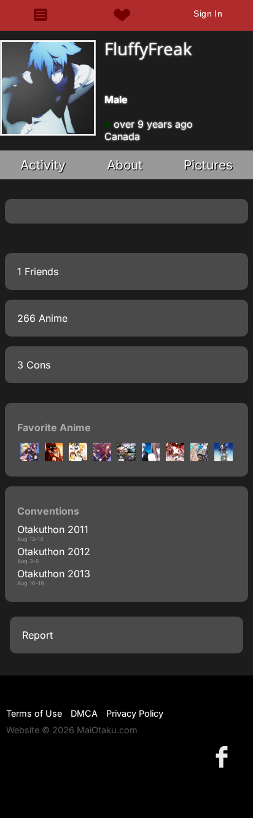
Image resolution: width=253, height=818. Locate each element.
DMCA (84, 713)
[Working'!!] (54, 457)
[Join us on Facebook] (224, 756)
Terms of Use (34, 713)
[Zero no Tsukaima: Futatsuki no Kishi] (29, 457)
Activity (43, 165)
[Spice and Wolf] (151, 457)
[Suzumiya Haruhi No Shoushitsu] (223, 457)
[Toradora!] (102, 457)
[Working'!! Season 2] (78, 457)
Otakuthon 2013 (53, 573)
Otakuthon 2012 (53, 551)
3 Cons (33, 365)
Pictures (208, 165)
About (124, 165)
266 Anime (42, 318)
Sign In (207, 13)
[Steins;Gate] (126, 457)
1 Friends (37, 271)
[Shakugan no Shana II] (175, 457)
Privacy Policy (134, 713)
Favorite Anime (54, 427)
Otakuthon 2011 (52, 529)
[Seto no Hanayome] (199, 457)
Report (37, 635)
